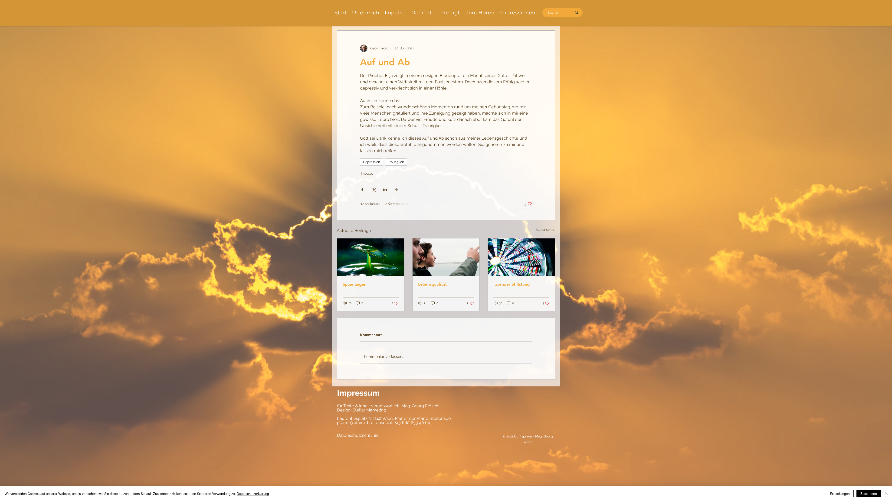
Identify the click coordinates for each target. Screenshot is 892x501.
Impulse (367, 173)
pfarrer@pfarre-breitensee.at (365, 422)
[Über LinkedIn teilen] (385, 189)
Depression (371, 162)
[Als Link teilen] (396, 189)
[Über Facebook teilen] (362, 189)
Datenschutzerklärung (253, 493)
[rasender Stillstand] (521, 257)
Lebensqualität (432, 284)
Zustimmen (868, 493)
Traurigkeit (396, 162)
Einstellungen (840, 493)
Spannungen (354, 284)
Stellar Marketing (368, 410)
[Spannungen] (370, 257)
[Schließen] (886, 493)
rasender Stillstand (511, 284)
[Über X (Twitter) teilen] (373, 189)
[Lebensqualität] (446, 257)
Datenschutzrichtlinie (358, 435)
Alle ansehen (545, 229)
